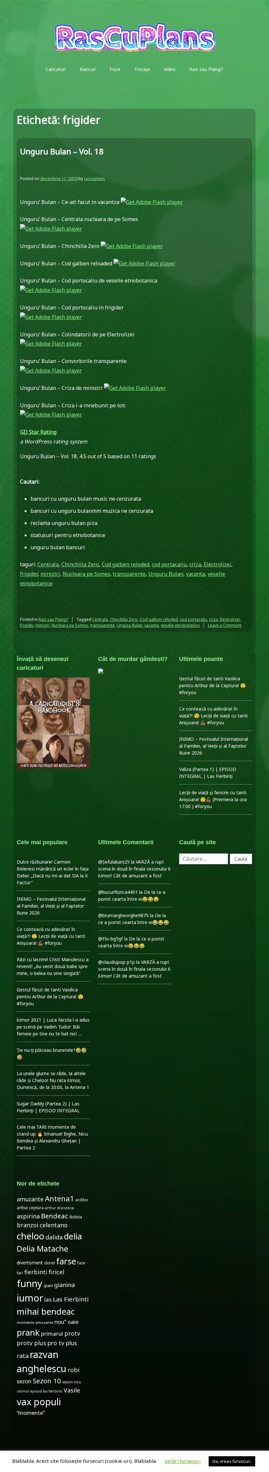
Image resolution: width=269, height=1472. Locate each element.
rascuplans (94, 178)
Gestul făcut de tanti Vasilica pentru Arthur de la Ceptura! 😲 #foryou (212, 685)
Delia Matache (42, 1248)
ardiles (81, 1199)
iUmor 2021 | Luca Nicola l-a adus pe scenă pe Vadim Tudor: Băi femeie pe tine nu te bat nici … (53, 1027)
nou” (60, 1321)
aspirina (28, 1216)
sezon (24, 1381)
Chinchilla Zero (80, 564)
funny (29, 1283)
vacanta (195, 573)
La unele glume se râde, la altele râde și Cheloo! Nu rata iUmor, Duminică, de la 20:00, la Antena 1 (53, 1080)
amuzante (30, 1199)
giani (48, 1285)
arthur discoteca (59, 1208)
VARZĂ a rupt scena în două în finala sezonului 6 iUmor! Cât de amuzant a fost (134, 869)
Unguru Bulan (165, 573)
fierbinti (35, 1272)
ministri (50, 573)
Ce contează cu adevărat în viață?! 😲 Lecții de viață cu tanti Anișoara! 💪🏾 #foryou (213, 716)
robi (73, 1370)
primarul (52, 1333)
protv (72, 1333)
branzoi (27, 1225)
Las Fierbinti (71, 1299)
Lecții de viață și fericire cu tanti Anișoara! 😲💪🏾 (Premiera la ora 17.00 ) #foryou (213, 799)
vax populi (39, 1401)
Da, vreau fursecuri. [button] (232, 1461)
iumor (30, 1297)
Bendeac (54, 1215)
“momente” (31, 1412)
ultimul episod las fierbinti (39, 1391)
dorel (49, 1263)
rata (23, 1356)
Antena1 (59, 1198)
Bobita (76, 1217)
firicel (56, 1272)
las (48, 1299)
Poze (115, 69)
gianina (64, 1285)
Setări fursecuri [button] (182, 1461)
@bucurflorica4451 (118, 892)
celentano (54, 1225)
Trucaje (142, 69)
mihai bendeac (46, 1311)
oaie (73, 1321)
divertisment (30, 1262)
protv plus (31, 1343)
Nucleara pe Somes (86, 573)
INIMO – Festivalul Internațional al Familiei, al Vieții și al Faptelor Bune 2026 (213, 746)
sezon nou (71, 1381)
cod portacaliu (169, 564)
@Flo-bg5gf (110, 939)
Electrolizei (217, 564)
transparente (129, 573)
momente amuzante (35, 1322)
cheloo (30, 1236)
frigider (29, 573)
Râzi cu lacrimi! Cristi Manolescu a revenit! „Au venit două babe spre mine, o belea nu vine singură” (53, 966)
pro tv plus (62, 1343)
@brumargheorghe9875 (123, 915)
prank (28, 1332)
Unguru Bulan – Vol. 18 (62, 151)
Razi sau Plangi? (206, 69)
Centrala (48, 564)
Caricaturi (56, 69)
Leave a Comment (224, 625)
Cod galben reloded (125, 564)
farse (66, 1261)
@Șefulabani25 (114, 862)
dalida (54, 1237)
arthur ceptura (30, 1208)
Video (170, 69)
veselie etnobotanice (180, 625)
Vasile (72, 1390)
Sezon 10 (47, 1380)
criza (195, 564)
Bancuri (88, 69)
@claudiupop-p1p (116, 962)
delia (73, 1236)
